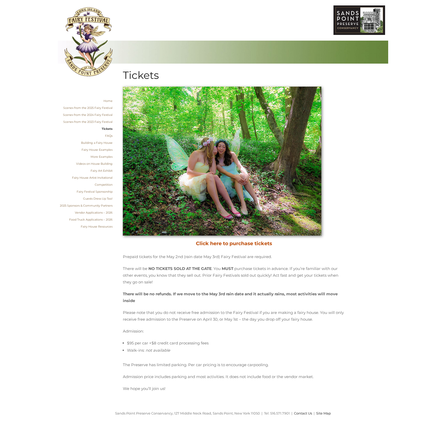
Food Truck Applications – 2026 (91, 219)
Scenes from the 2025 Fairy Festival (88, 108)
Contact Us (303, 413)
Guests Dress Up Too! (98, 198)
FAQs (109, 136)
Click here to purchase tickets (234, 243)
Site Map (323, 413)
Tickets (107, 129)
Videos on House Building (94, 163)
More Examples (102, 157)
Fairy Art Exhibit (102, 170)
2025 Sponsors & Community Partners (86, 205)
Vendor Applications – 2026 (94, 212)
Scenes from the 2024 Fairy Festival (88, 115)
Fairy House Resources (97, 226)
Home (108, 101)
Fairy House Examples (97, 150)
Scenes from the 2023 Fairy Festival (88, 122)
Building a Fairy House (97, 143)
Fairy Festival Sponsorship (95, 191)
